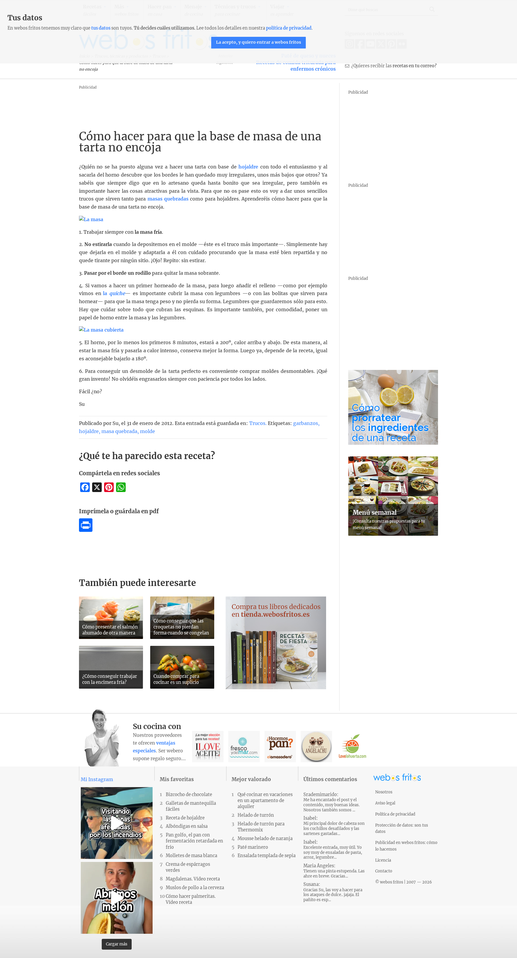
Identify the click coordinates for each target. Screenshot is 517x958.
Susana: (332, 892)
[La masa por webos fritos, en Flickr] (91, 219)
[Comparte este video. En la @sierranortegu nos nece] (117, 823)
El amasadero (280, 746)
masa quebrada (119, 431)
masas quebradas (169, 199)
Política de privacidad (395, 814)
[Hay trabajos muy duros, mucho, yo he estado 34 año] (117, 898)
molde (147, 431)
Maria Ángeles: (334, 871)
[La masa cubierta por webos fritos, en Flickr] (101, 330)
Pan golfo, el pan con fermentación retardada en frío (194, 841)
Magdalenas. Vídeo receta (193, 879)
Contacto (383, 871)
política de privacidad (288, 28)
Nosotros (383, 792)
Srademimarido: (331, 802)
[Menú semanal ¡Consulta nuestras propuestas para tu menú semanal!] (393, 534)
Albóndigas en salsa (187, 826)
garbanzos (305, 423)
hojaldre (248, 167)
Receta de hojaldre (185, 818)
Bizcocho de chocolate (189, 794)
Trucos (257, 423)
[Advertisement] (188, 104)
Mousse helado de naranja (265, 838)
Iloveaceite (207, 746)
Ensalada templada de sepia (267, 855)
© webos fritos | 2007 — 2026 (403, 882)
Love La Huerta (352, 746)
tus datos (100, 28)
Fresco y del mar (244, 746)
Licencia (383, 860)
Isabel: (334, 826)
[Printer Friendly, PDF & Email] (85, 530)
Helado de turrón (256, 815)
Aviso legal (385, 803)
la (114, 293)
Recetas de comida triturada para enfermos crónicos (296, 65)
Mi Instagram (97, 779)
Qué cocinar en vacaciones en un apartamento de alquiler (265, 800)
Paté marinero (253, 847)
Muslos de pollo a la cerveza (195, 887)
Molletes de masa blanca (191, 855)
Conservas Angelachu (316, 746)
